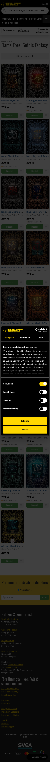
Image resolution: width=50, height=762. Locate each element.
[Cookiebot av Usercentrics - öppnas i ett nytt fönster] (35, 330)
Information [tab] (24, 337)
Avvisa (25, 429)
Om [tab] (41, 337)
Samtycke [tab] (9, 337)
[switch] (43, 392)
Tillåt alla (25, 421)
